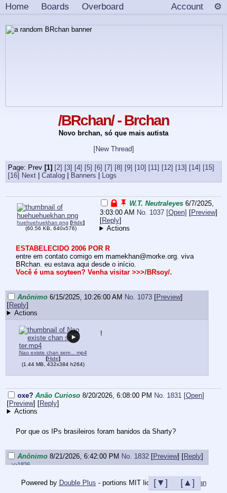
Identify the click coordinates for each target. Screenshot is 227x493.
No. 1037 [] (162, 212)
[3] (68, 167)
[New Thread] (113, 149)
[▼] (161, 482)
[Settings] (218, 7)
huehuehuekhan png (43, 222)
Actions (118, 228)
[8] (118, 167)
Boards (55, 6)
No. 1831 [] (179, 395)
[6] (98, 167)
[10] (140, 167)
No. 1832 (136, 456)
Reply (110, 220)
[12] (167, 167)
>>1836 (20, 464)
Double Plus (77, 483)
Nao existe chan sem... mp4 (53, 352)
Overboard (103, 6)
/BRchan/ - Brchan (113, 120)
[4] (78, 167)
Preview (203, 212)
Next (29, 175)
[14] (195, 167)
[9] (129, 167)
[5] (88, 167)
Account (187, 6)
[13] (181, 167)
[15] (208, 167)
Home (17, 6)
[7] (108, 167)
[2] (58, 167)
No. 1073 (139, 297)
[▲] (188, 482)
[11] (153, 167)
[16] (14, 175)
